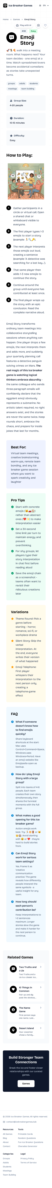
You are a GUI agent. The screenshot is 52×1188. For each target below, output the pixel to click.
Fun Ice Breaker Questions (30, 1142)
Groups (6, 1158)
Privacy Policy (27, 1158)
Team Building (9, 1175)
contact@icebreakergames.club (21, 1122)
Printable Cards (25, 1134)
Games (16, 19)
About (6, 1142)
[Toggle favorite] (45, 25)
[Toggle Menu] (40, 5)
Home (6, 19)
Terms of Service (29, 1162)
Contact (6, 1146)
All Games (7, 1134)
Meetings (7, 1171)
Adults (6, 1162)
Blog (5, 1138)
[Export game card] (38, 25)
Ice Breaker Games (20, 5)
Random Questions (27, 1138)
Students (7, 1166)
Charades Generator (27, 1146)
